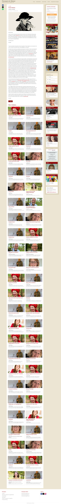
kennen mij (17, 35)
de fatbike (24, 81)
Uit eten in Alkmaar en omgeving (7, 498)
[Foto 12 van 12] (57, 33)
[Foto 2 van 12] (47, 33)
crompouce (13, 81)
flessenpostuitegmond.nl (25, 495)
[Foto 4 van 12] (49, 33)
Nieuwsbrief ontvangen (55, 1)
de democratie (26, 96)
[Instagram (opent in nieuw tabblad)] (45, 494)
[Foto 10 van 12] (55, 33)
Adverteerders (38, 1)
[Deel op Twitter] (3, 7)
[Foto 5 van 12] (50, 33)
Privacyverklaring (4, 499)
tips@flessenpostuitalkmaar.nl (51, 192)
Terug (10, 101)
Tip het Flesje (44, 1)
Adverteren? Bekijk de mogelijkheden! (8, 494)
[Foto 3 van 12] (48, 33)
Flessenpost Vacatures (50, 60)
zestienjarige (31, 53)
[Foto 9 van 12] (54, 33)
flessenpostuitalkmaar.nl (25, 493)
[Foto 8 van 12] (53, 33)
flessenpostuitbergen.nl (25, 494)
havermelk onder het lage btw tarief (23, 80)
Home (34, 1)
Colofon (48, 1)
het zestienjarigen (11, 57)
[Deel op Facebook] (3, 5)
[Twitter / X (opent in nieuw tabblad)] (43, 494)
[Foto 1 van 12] (46, 33)
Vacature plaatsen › (50, 61)
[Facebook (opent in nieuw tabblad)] (41, 494)
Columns (9, 6)
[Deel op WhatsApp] (3, 9)
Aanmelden (52, 14)
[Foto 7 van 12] (52, 33)
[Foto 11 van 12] (56, 33)
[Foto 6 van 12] (51, 33)
